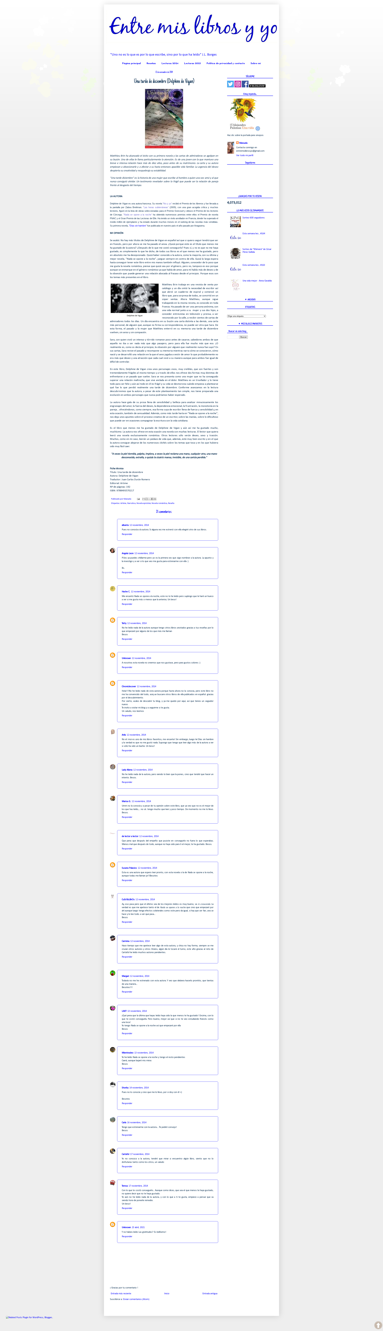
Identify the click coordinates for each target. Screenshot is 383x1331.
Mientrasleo (127, 1053)
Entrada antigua (209, 1293)
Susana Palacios (129, 868)
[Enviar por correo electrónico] (143, 498)
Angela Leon (128, 553)
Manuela (243, 143)
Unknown (126, 658)
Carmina (125, 941)
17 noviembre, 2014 (139, 1154)
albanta (125, 525)
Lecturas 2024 (169, 63)
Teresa (125, 1186)
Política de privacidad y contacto (225, 63)
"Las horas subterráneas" (156, 207)
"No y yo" (167, 203)
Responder (127, 534)
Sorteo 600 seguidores (254, 218)
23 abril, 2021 (138, 1227)
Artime (123, 503)
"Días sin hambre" (137, 225)
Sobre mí (256, 63)
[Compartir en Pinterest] (154, 498)
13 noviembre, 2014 (137, 1011)
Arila (124, 735)
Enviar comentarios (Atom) (136, 1299)
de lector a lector (130, 836)
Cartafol (125, 1154)
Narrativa (131, 503)
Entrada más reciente (121, 1293)
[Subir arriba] (378, 1325)
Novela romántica (159, 503)
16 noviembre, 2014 (136, 1122)
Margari (125, 976)
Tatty (124, 623)
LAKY (124, 1011)
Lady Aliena (127, 770)
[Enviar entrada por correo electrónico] (138, 499)
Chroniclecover (129, 686)
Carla (124, 1122)
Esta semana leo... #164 (254, 233)
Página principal (131, 63)
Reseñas (151, 63)
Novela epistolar (144, 503)
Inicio (166, 1293)
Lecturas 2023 (192, 63)
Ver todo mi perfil (244, 155)
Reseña (171, 503)
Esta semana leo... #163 (254, 265)
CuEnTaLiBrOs (128, 899)
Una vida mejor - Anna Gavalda (257, 281)
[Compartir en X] (149, 498)
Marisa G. (126, 801)
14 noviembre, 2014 (139, 1088)
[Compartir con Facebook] (152, 498)
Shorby (125, 1088)
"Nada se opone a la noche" (137, 214)
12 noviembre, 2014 (139, 525)
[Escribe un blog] (146, 498)
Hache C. (126, 592)
